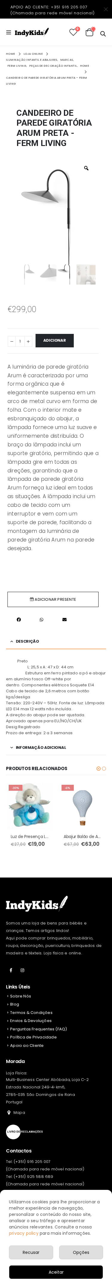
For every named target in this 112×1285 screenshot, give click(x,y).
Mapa (19, 1112)
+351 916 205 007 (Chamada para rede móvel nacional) (52, 10)
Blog (14, 1004)
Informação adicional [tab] (41, 747)
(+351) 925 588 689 (33, 1176)
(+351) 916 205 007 (32, 1161)
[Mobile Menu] (10, 32)
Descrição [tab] (27, 641)
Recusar (31, 1252)
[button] (98, 768)
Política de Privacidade (33, 1037)
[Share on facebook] (18, 619)
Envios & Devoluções (31, 1021)
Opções (81, 1252)
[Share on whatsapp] (41, 619)
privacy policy (24, 1233)
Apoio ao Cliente (27, 1045)
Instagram (22, 970)
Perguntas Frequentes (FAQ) (38, 1029)
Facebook (11, 970)
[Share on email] (64, 619)
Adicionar (54, 340)
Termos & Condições (31, 1012)
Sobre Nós (20, 996)
